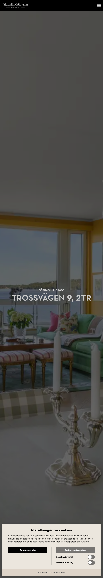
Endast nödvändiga (75, 550)
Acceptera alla (28, 550)
